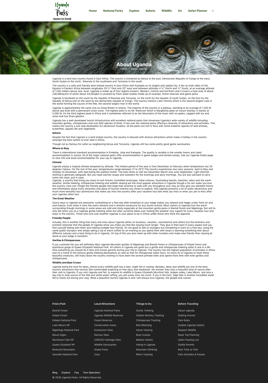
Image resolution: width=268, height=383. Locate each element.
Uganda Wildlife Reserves (108, 315)
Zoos (97, 354)
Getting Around (186, 315)
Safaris (150, 10)
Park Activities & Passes (191, 354)
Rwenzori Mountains (63, 349)
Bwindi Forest (60, 310)
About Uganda (186, 310)
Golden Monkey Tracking (150, 315)
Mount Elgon (59, 335)
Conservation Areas (105, 325)
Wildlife (166, 10)
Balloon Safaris (144, 339)
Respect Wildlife (187, 330)
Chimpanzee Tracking (148, 320)
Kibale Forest (59, 315)
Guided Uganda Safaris (191, 325)
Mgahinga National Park (65, 330)
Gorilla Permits (186, 344)
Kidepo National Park (64, 320)
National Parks (113, 10)
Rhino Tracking (144, 354)
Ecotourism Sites (103, 330)
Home (93, 10)
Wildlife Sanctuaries (105, 344)
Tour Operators (91, 372)
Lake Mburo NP (61, 325)
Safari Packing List (188, 339)
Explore (134, 10)
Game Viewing (144, 330)
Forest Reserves (103, 320)
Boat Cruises (143, 335)
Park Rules (184, 320)
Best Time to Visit (188, 349)
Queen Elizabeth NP (63, 344)
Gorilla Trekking (144, 310)
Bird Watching (144, 325)
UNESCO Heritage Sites (107, 339)
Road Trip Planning (188, 335)
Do (180, 10)
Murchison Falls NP (63, 339)
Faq (76, 372)
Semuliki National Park (64, 354)
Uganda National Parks (107, 310)
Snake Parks (101, 349)
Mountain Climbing (146, 349)
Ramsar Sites (101, 335)
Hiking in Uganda (145, 344)
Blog (54, 372)
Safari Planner (197, 10)
